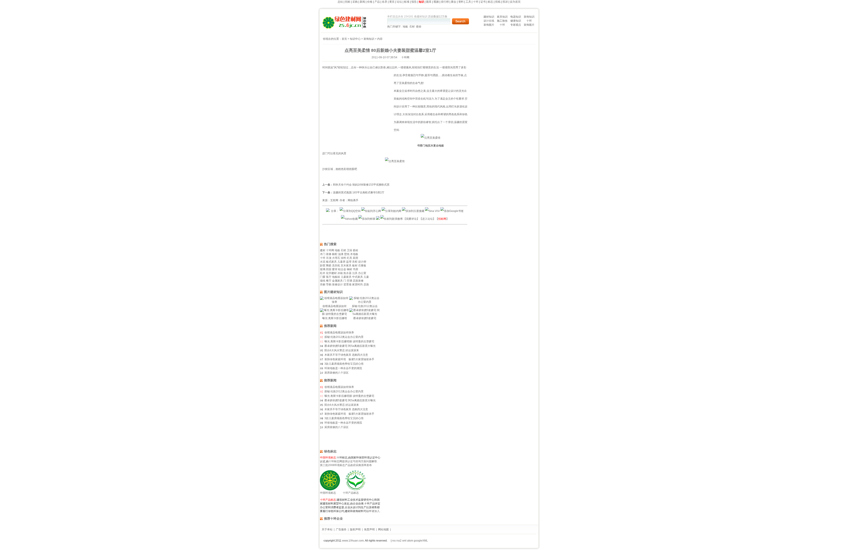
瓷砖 (418, 26)
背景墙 (347, 284)
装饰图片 (489, 24)
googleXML (421, 540)
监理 (348, 261)
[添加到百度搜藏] (413, 211)
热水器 (347, 273)
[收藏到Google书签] (452, 211)
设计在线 (489, 20)
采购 (355, 1)
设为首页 (515, 1)
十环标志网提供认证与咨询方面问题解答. (353, 461)
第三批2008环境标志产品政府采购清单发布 (346, 465)
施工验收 (502, 20)
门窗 (322, 276)
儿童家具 (346, 276)
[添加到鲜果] (366, 218)
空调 (349, 280)
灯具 (349, 257)
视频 (436, 1)
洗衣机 (336, 265)
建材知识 (489, 16)
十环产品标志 (351, 492)
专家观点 (515, 24)
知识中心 (355, 38)
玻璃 (322, 269)
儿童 (366, 276)
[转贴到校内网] (391, 211)
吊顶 (328, 257)
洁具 (355, 273)
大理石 (336, 257)
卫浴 (349, 250)
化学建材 (331, 273)
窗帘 (334, 269)
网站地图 (383, 529)
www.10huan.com (353, 540)
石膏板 (362, 265)
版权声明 (355, 529)
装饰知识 (529, 16)
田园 (328, 269)
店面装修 (358, 280)
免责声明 (369, 529)
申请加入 (374, 511)
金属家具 (337, 280)
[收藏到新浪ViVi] (432, 211)
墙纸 (322, 280)
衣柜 (355, 261)
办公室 (362, 273)
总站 (340, 1)
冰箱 (340, 273)
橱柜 (334, 254)
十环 (475, 1)
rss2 (399, 540)
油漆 (340, 254)
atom (410, 540)
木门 (322, 254)
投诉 (505, 1)
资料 (461, 1)
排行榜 (445, 1)
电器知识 (515, 16)
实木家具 (346, 265)
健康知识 (515, 20)
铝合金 (342, 269)
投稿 (497, 1)
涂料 (343, 257)
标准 (406, 1)
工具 (468, 1)
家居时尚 (357, 284)
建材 (322, 250)
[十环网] (344, 28)
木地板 (354, 254)
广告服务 (341, 529)
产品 (377, 1)
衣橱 (322, 284)
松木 (322, 273)
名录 (384, 1)
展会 (453, 1)
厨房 (355, 257)
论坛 (399, 1)
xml (404, 540)
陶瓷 (328, 265)
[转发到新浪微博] (391, 218)
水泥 (322, 261)
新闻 (362, 1)
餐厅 (328, 280)
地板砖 (336, 276)
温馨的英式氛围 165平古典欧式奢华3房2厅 (358, 192)
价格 (369, 1)
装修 (328, 254)
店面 (366, 284)
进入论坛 (427, 218)
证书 (483, 1)
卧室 (322, 265)
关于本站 (327, 529)
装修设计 (337, 284)
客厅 (328, 276)
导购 (328, 284)
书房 (355, 269)
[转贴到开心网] (371, 211)
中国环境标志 (328, 492)
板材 (355, 265)
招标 (347, 1)
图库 (428, 1)
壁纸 (346, 254)
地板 (405, 26)
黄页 (392, 1)
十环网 (330, 250)
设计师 (362, 261)
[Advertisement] (359, 111)
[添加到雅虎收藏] (349, 218)
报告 (414, 1)
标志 (490, 1)
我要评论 (411, 218)
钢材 (349, 269)
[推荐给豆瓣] (378, 218)
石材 (412, 26)
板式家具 (331, 261)
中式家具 (357, 276)
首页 (344, 38)
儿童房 (341, 261)
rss (393, 540)
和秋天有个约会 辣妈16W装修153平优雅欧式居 (361, 184)
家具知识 (502, 16)
